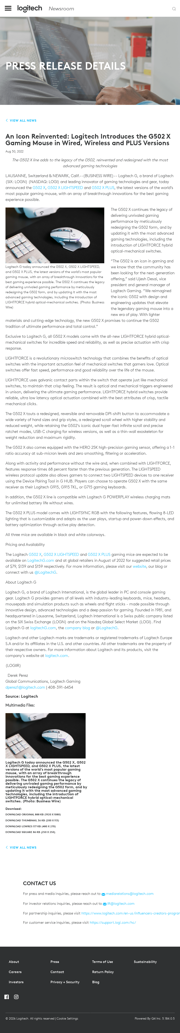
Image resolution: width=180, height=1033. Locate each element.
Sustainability (145, 961)
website (139, 566)
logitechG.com (43, 627)
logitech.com (56, 655)
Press (54, 961)
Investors (16, 982)
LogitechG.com (40, 560)
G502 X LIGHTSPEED (65, 187)
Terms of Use (102, 961)
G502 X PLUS (103, 187)
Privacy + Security (64, 982)
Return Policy (103, 972)
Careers (15, 972)
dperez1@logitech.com (25, 687)
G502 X (39, 187)
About (14, 961)
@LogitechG (45, 572)
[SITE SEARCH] (174, 9)
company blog (77, 627)
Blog (95, 982)
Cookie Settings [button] (67, 1018)
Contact (57, 972)
